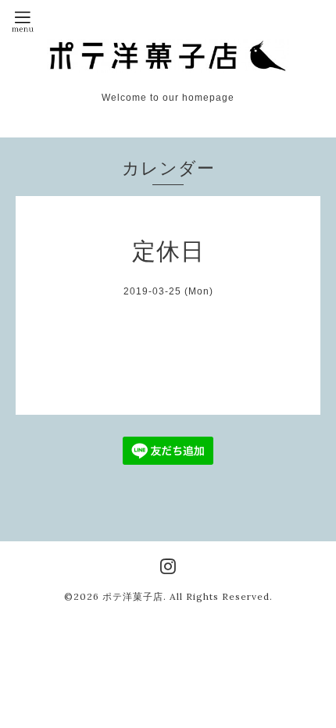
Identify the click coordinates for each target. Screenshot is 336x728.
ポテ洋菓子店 (132, 596)
